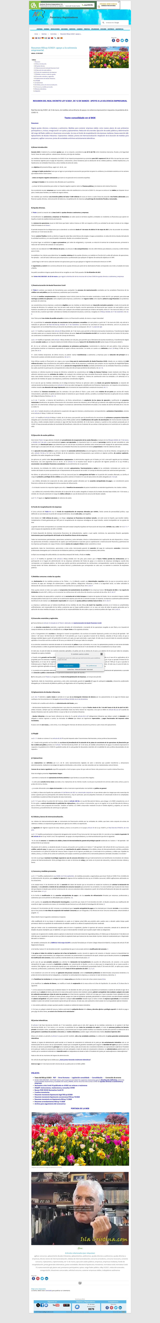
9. (115, 975)
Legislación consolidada (80, 1078)
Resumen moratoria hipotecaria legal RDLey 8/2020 (53, 1095)
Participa (72, 29)
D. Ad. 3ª (36, 697)
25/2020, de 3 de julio (39, 442)
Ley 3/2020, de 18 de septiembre (64, 876)
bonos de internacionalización (56, 1259)
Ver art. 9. (68, 357)
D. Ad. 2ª (36, 411)
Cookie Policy (70, 669)
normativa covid (109, 1264)
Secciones (64, 29)
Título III (48, 677)
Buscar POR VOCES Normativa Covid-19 (49, 1090)
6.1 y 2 (44, 891)
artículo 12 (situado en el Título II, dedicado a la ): (73, 623)
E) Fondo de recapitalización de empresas (46, 72)
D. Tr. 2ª (35, 498)
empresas (98, 1262)
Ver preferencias (91, 666)
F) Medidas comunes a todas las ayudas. (45, 74)
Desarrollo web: (119, 1312)
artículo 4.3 (61, 385)
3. (107, 949)
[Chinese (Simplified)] (52, 38)
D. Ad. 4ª (90, 586)
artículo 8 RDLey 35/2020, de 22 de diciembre (73, 699)
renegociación (45, 1270)
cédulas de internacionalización (79, 1259)
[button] (101, 654)
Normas (46, 29)
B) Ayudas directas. (40, 66)
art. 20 (112, 348)
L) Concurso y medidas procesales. (44, 87)
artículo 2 (60, 559)
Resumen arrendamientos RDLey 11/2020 (50, 1102)
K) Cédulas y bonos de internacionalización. (46, 85)
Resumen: (37, 62)
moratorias (99, 1264)
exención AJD (98, 327)
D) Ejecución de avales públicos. (43, 70)
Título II (41, 440)
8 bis (103, 979)
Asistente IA (119, 29)
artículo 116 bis (40, 453)
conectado (48, 1290)
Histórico (111, 29)
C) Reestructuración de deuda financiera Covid (47, 68)
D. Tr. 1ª (126, 527)
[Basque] (58, 38)
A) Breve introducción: (40, 64)
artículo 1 (57, 340)
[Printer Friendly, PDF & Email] (80, 1248)
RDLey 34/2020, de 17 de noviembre (112, 312)
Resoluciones (55, 29)
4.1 (89, 958)
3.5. (72, 898)
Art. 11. (106, 387)
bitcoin (42, 1259)
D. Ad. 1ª (36, 400)
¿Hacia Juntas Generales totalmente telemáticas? (75, 1060)
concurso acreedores (98, 1259)
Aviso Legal (90, 669)
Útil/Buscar (95, 29)
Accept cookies (68, 666)
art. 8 (39, 350)
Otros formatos (64, 1078)
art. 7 (90, 327)
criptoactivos (47, 1262)
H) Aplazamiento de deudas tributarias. (45, 78)
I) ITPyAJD (37, 80)
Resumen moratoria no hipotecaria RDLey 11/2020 (53, 1099)
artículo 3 (36, 1025)
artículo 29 (58, 331)
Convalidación (98, 1078)
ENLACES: (37, 91)
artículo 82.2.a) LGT (115, 710)
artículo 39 (48, 417)
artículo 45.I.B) (57, 738)
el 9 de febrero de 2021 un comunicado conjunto (76, 792)
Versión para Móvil (80, 1299)
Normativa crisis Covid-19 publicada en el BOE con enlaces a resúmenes (61, 1085)
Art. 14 (53, 396)
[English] (36, 38)
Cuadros (79, 29)
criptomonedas (57, 1262)
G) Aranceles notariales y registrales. (44, 76)
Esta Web (103, 29)
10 (119, 983)
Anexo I (48, 225)
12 (37, 913)
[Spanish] (33, 38)
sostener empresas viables (91, 1270)
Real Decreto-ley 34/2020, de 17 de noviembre (64, 324)
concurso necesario (114, 1259)
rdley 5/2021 (104, 1267)
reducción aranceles (117, 1267)
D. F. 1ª (35, 738)
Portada (39, 29)
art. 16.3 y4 (113, 477)
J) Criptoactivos (39, 82)
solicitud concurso (75, 1270)
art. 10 (101, 368)
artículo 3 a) (56, 1036)
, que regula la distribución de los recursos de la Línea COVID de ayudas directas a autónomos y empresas (79, 276)
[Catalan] (61, 38)
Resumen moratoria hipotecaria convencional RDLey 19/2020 (57, 1097)
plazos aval (56, 1267)
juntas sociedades (71, 1264)
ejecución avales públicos (85, 1262)
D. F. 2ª (35, 801)
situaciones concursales (59, 1270)
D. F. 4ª (35, 417)
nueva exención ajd (45, 1267)
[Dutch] (49, 38)
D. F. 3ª (35, 331)
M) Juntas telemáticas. (40, 89)
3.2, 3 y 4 (91, 968)
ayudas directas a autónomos (102, 1256)
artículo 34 (90, 828)
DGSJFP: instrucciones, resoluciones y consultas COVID (55, 1088)
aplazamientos (76, 1256)
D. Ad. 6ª (117, 609)
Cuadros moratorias (42, 1092)
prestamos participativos (70, 1267)
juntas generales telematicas (54, 1264)
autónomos (87, 1256)
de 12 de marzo (69, 1262)
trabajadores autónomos (111, 1270)
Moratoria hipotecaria (86, 1264)
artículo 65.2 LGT (83, 716)
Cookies (87, 1312)
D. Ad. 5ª (108, 601)
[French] (39, 38)
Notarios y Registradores (64, 17)
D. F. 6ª (35, 340)
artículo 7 (59, 745)
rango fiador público (92, 1267)
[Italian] (46, 38)
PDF (54, 1078)
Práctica (87, 29)
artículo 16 (71, 462)
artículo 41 (38, 413)
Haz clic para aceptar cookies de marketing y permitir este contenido (80, 1208)
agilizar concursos (40, 1256)
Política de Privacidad (80, 669)
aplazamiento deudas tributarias (59, 1256)
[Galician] (55, 38)
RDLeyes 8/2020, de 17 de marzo (118, 440)
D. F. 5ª (35, 834)
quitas (82, 1267)
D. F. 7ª (35, 876)
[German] (42, 38)
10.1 (47, 453)
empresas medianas (110, 1262)
